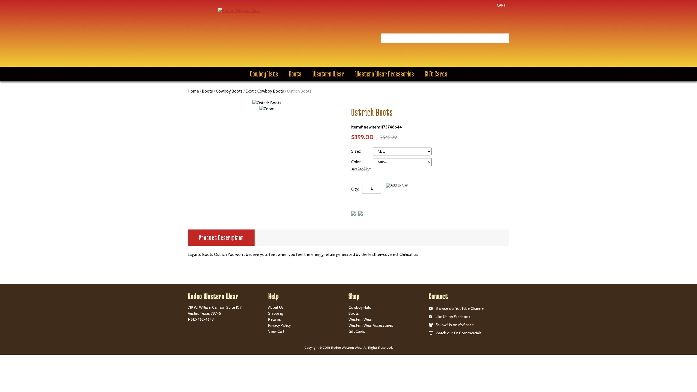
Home (193, 91)
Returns (274, 319)
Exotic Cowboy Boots (265, 91)
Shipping (275, 313)
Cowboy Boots (229, 91)
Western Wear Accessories (384, 74)
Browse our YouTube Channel (460, 308)
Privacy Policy (279, 325)
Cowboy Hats (264, 74)
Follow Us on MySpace (455, 324)
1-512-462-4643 (201, 319)
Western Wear (328, 74)
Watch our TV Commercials (459, 332)
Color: (356, 162)
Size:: (356, 151)
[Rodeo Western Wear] (239, 10)
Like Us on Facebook (453, 316)
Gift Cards (436, 74)
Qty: (355, 189)
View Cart (276, 331)
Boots (295, 74)
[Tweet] (353, 214)
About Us (276, 307)
